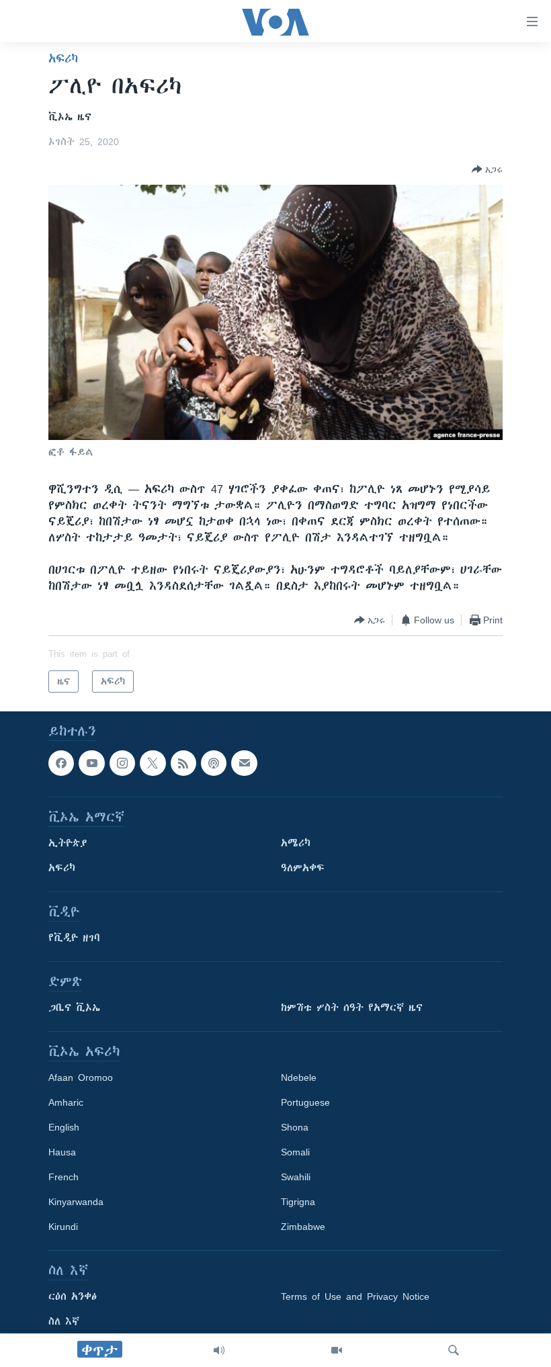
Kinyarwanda (75, 1202)
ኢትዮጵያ (67, 844)
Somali (295, 1153)
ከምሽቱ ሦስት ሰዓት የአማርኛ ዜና (352, 1008)
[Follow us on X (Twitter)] (152, 763)
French (63, 1178)
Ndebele (298, 1078)
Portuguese (305, 1103)
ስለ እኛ (63, 1322)
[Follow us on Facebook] (61, 763)
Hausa (62, 1153)
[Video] (336, 1350)
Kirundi (63, 1227)
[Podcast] (213, 763)
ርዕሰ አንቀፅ (72, 1297)
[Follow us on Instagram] (122, 763)
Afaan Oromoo (80, 1078)
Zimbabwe (303, 1227)
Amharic (65, 1103)
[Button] (487, 169)
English (63, 1128)
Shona (294, 1128)
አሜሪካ (295, 844)
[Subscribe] (244, 763)
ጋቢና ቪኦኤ (74, 1008)
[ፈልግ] (453, 1350)
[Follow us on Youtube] (91, 763)
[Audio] (219, 1350)
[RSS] (183, 763)
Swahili (295, 1178)
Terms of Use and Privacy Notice (355, 1297)
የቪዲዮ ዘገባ (74, 938)
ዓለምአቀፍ (303, 869)
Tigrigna (298, 1202)
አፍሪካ (63, 58)
